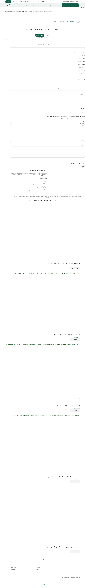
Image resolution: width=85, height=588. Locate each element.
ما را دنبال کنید (8, 1)
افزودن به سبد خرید (39, 35)
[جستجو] (12, 5)
